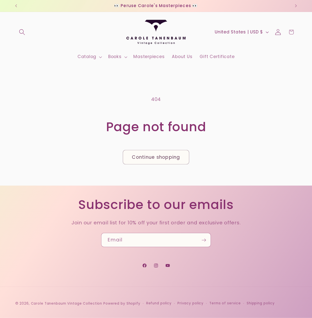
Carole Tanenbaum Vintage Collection (66, 303)
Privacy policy (190, 303)
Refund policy (159, 303)
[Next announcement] (296, 6)
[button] (22, 32)
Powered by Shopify (121, 303)
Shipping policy (261, 303)
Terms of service (225, 303)
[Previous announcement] (16, 6)
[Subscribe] (204, 240)
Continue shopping (156, 157)
